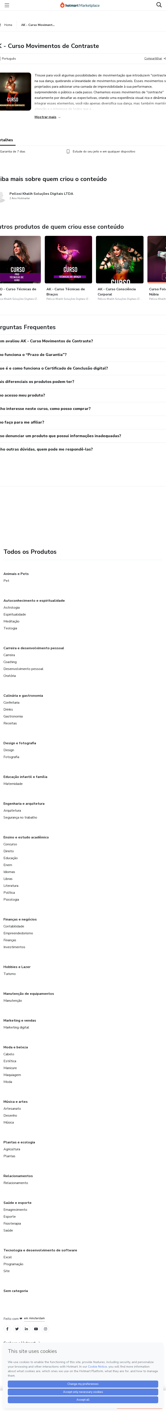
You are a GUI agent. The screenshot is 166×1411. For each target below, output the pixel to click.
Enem (7, 865)
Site (6, 1271)
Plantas (9, 1156)
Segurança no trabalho (20, 817)
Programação (13, 1264)
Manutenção (12, 1000)
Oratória (9, 675)
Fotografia (11, 757)
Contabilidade (13, 926)
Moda (7, 1081)
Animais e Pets (16, 573)
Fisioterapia (12, 1223)
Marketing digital (16, 1027)
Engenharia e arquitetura (24, 803)
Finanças (9, 940)
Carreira (9, 655)
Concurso (10, 844)
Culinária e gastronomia (23, 695)
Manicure (10, 1068)
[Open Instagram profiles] (45, 1329)
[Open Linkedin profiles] (26, 1329)
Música (8, 1122)
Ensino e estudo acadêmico (26, 837)
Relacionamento (15, 1183)
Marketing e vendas (19, 1020)
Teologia (10, 628)
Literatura (10, 885)
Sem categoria (15, 1291)
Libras (8, 878)
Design (8, 750)
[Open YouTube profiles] (36, 1329)
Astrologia (11, 607)
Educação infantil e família (25, 777)
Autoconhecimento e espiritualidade (34, 600)
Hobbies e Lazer (16, 967)
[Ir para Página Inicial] (82, 5)
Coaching (10, 662)
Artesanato (12, 1108)
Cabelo (8, 1054)
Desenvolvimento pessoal (23, 669)
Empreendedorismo (18, 933)
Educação (10, 858)
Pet (6, 580)
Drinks (8, 709)
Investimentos (14, 947)
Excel (7, 1257)
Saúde (8, 1230)
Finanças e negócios (20, 919)
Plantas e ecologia (19, 1142)
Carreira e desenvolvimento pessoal (33, 648)
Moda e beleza (15, 1047)
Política (9, 892)
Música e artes (15, 1101)
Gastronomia (13, 716)
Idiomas (9, 872)
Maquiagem (12, 1075)
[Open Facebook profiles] (7, 1329)
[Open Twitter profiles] (17, 1329)
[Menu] (6, 5)
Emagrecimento (15, 1209)
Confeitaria (11, 702)
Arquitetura (12, 810)
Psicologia (11, 899)
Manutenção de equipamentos (28, 993)
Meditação (11, 621)
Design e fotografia (19, 743)
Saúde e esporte (17, 1202)
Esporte (9, 1216)
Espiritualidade (14, 614)
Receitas (10, 723)
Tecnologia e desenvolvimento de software (40, 1250)
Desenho (10, 1115)
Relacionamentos (18, 1176)
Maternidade (13, 783)
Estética (9, 1061)
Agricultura (11, 1149)
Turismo (9, 973)
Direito (8, 851)
